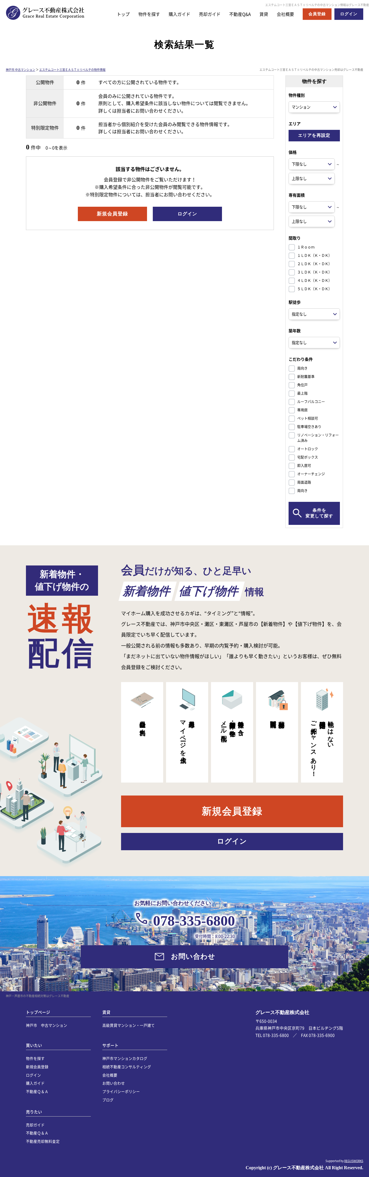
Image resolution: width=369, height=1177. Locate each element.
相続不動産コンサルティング (126, 1066)
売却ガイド (210, 14)
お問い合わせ (113, 1083)
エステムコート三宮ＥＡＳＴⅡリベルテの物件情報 (72, 69)
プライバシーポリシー (121, 1091)
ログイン (33, 1075)
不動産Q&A (240, 14)
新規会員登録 (37, 1066)
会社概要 (285, 14)
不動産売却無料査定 (43, 1141)
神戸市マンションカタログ (124, 1058)
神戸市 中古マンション (20, 69)
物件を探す (149, 14)
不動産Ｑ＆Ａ (37, 1091)
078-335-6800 (194, 921)
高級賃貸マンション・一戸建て (128, 1025)
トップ (123, 14)
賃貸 (263, 14)
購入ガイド (179, 14)
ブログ (108, 1099)
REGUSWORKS (353, 1161)
